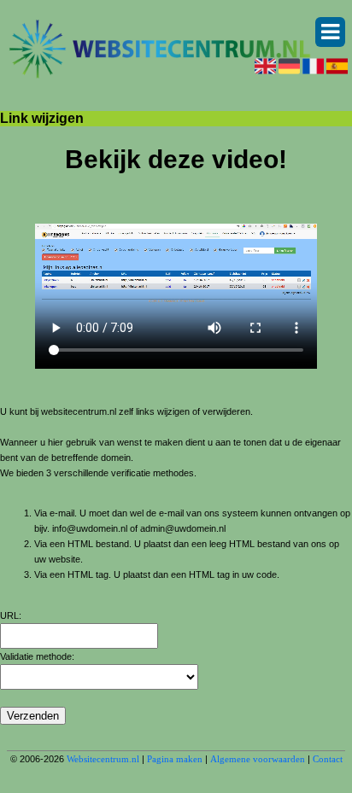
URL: (10, 615)
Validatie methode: (37, 656)
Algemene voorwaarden (257, 759)
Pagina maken (174, 759)
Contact (328, 759)
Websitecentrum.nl (103, 759)
